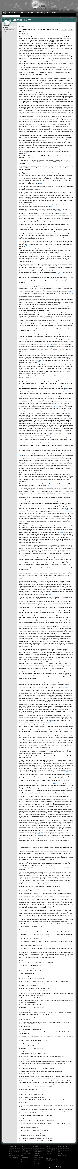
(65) (39, 638)
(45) (20, 455)
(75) (67, 771)
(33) (48, 344)
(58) (49, 564)
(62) (63, 604)
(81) (38, 833)
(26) (52, 278)
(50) (65, 504)
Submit (19, 16)
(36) (45, 372)
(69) (20, 707)
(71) (51, 747)
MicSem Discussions (8, 33)
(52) (31, 516)
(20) (26, 245)
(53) (62, 532)
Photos (23, 1155)
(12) (41, 183)
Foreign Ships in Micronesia (49, 1157)
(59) (29, 569)
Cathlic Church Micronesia (49, 1154)
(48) (49, 491)
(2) (39, 102)
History (59, 1151)
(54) (43, 542)
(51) (67, 509)
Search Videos (37, 1161)
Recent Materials (37, 1153)
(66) (27, 668)
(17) (60, 210)
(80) (49, 817)
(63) (39, 617)
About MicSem (63, 1146)
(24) (44, 267)
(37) (64, 389)
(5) (47, 140)
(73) (34, 757)
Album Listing (25, 1157)
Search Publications (38, 1157)
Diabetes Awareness (50, 1149)
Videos (22, 1149)
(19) (63, 230)
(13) (39, 189)
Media (22, 12)
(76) (61, 777)
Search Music (37, 1163)
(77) (54, 783)
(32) (67, 317)
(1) (39, 64)
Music (22, 1159)
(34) (25, 351)
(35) (39, 361)
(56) (71, 554)
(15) (34, 201)
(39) (54, 406)
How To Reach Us (62, 1155)
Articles (6, 27)
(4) (30, 126)
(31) (59, 303)
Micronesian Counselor (9, 29)
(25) (58, 273)
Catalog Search (37, 1155)
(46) (26, 480)
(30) (45, 296)
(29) (71, 291)
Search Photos (37, 1159)
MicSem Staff (61, 1153)
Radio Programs (24, 1161)
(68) (66, 687)
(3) (24, 113)
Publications (11, 12)
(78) (41, 804)
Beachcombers (49, 1151)
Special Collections (38, 1151)
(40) (72, 408)
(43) (50, 434)
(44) (31, 450)
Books (5, 31)
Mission (59, 1149)
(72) (55, 753)
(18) (64, 221)
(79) (44, 812)
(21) (59, 251)
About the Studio (26, 1153)
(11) (33, 169)
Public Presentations (8, 36)
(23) (34, 261)
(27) (26, 282)
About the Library (37, 1149)
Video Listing (25, 1151)
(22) (46, 257)
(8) (26, 152)
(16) (51, 206)
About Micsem (51, 12)
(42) (67, 418)
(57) (72, 559)
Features (40, 12)
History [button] (25, 35)
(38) (30, 404)
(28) (30, 291)
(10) (28, 163)
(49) (26, 494)
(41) (69, 413)
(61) (50, 594)
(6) (65, 141)
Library (30, 12)
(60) (65, 587)
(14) (63, 198)
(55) (58, 548)
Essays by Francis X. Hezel (50, 1161)
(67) (66, 674)
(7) (59, 146)
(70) (50, 721)
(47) (48, 485)
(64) (37, 631)
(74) (43, 763)
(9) (32, 157)
